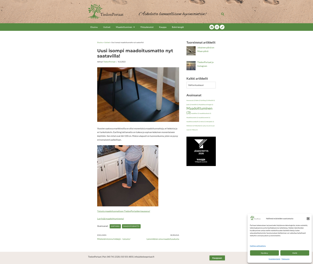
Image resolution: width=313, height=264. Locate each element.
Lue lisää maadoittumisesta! (110, 218)
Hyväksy (264, 253)
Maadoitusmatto (131, 226)
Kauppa (162, 27)
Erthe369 (211, 100)
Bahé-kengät (178, 27)
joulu (188, 104)
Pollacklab (198, 125)
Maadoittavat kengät (206, 104)
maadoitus (195, 113)
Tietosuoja (285, 259)
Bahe (198, 100)
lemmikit (194, 104)
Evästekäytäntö (274, 259)
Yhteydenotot (147, 27)
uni (210, 125)
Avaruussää (190, 100)
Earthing (115, 226)
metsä (203, 121)
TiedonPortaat (109, 61)
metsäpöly (210, 121)
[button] (308, 218)
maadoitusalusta (205, 113)
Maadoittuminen (124, 27)
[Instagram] (217, 27)
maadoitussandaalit (193, 121)
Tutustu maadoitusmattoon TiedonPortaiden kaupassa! (123, 211)
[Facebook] (211, 27)
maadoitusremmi (204, 117)
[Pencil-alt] (222, 27)
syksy (205, 125)
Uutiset (106, 27)
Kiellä (294, 253)
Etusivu (94, 27)
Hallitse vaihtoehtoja (258, 246)
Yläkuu (195, 130)
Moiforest (190, 125)
